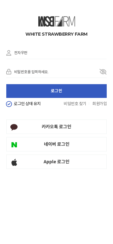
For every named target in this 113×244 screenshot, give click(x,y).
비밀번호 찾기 (75, 104)
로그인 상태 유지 (27, 104)
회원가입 (99, 104)
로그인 (56, 91)
